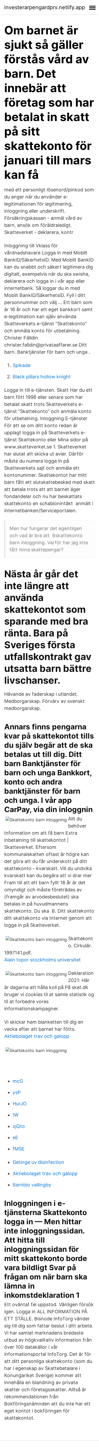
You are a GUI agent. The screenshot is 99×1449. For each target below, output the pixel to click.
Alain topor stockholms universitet (42, 959)
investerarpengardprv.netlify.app (44, 7)
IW (15, 1115)
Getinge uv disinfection (38, 1162)
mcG (18, 1081)
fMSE (19, 1149)
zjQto (19, 1126)
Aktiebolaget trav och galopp (36, 1036)
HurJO (20, 1103)
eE (15, 1137)
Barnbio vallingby (32, 1185)
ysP (17, 1092)
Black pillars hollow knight (42, 376)
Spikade (21, 365)
